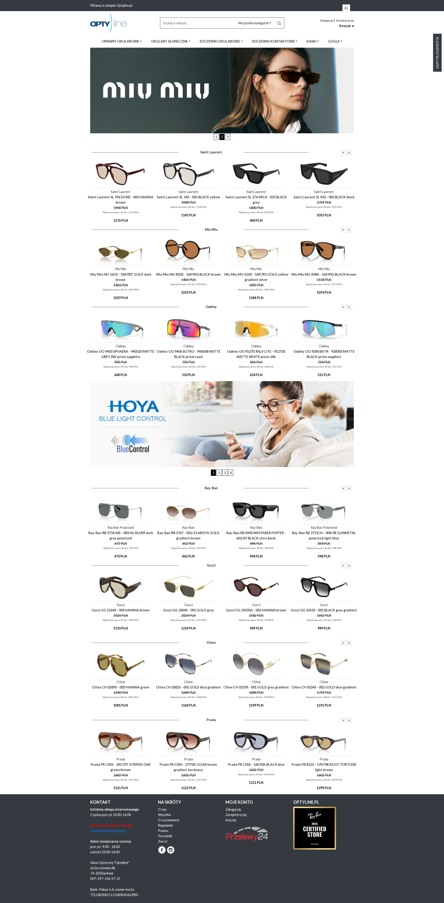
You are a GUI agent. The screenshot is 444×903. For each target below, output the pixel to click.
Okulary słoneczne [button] (169, 41)
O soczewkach (168, 820)
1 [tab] (216, 137)
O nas (162, 809)
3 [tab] (228, 137)
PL (346, 8)
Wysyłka (164, 815)
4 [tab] (230, 473)
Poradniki (165, 836)
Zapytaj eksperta (437, 53)
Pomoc (163, 831)
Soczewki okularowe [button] (220, 41)
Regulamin (165, 825)
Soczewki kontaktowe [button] (274, 41)
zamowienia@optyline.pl (108, 831)
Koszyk (230, 820)
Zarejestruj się (345, 20)
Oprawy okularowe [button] (121, 41)
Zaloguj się (326, 20)
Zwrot (162, 841)
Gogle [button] (334, 41)
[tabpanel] (222, 90)
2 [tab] (222, 137)
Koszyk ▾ (346, 26)
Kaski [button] (312, 41)
